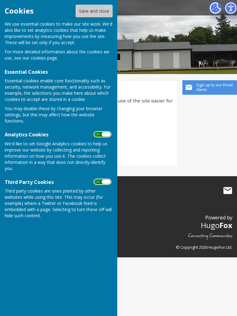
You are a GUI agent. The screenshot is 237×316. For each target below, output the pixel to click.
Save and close (94, 11)
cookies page (44, 58)
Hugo (216, 225)
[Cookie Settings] (215, 8)
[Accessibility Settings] (231, 8)
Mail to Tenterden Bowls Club (227, 190)
